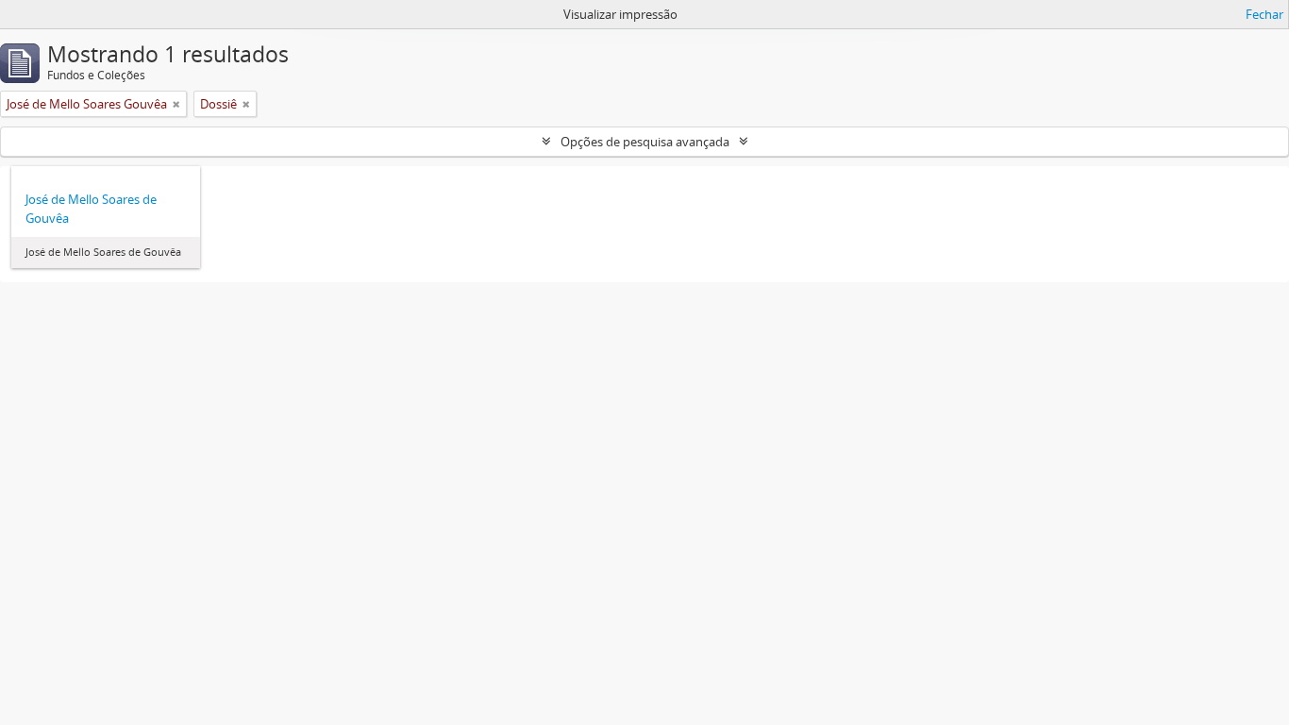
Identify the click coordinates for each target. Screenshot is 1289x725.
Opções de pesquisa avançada (645, 141)
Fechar (1264, 14)
